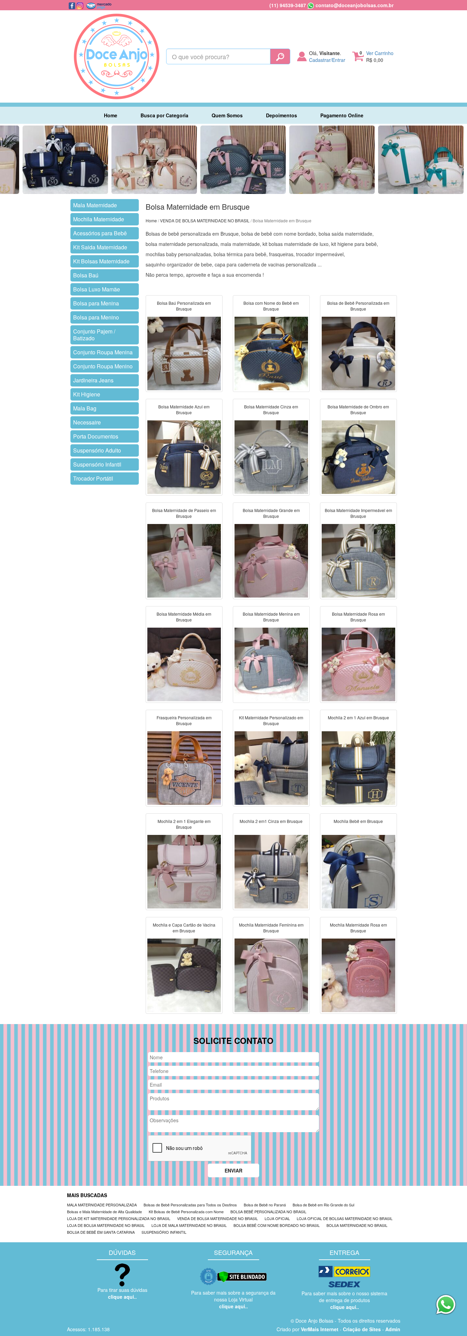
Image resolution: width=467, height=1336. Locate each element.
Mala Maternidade (95, 205)
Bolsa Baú (85, 275)
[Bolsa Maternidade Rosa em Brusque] (358, 663)
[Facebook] (73, 5)
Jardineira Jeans (93, 380)
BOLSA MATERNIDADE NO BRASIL (356, 1225)
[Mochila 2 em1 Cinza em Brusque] (271, 871)
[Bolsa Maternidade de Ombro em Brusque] (358, 456)
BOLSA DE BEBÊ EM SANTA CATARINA (101, 1232)
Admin (392, 1329)
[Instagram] (81, 5)
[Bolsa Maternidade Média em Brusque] (184, 663)
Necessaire (87, 422)
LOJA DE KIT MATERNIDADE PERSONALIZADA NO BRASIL (118, 1218)
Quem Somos (227, 115)
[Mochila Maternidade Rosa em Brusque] (358, 974)
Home (110, 115)
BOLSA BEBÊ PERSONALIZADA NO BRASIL (268, 1211)
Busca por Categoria (164, 115)
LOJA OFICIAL (277, 1218)
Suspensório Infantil (97, 464)
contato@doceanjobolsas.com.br (354, 5)
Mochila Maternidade (98, 219)
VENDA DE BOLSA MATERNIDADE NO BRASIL (205, 220)
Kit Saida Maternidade (100, 247)
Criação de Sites (362, 1329)
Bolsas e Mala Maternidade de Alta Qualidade (104, 1211)
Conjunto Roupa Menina (103, 352)
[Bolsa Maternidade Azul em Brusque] (184, 456)
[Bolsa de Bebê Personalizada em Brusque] (358, 353)
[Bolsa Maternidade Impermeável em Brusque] (358, 560)
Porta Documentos (95, 436)
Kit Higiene (86, 394)
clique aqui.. (122, 1296)
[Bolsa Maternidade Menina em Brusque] (271, 663)
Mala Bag (84, 408)
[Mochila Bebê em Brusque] (358, 871)
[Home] (116, 55)
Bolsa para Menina (96, 303)
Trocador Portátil (93, 478)
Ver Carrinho (379, 53)
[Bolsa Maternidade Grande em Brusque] (271, 560)
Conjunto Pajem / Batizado (94, 334)
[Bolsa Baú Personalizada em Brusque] (184, 353)
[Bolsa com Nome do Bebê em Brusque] (271, 353)
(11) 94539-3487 (287, 5)
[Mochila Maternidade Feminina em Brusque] (271, 974)
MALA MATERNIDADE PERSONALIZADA (102, 1204)
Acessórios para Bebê (100, 233)
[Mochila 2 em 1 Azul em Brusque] (358, 767)
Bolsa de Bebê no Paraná (265, 1204)
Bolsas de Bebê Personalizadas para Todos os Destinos (190, 1204)
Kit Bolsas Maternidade (101, 261)
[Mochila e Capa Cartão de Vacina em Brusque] (184, 974)
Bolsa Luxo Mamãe (96, 289)
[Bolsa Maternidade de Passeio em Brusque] (184, 560)
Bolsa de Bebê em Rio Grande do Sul (323, 1204)
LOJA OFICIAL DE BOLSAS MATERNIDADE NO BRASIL (344, 1218)
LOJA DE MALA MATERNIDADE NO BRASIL (189, 1225)
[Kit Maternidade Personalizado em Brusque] (271, 767)
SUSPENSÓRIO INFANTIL (164, 1232)
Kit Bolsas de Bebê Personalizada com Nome (186, 1211)
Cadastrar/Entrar (327, 59)
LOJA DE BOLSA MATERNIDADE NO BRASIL (106, 1225)
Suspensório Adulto (97, 450)
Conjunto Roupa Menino (103, 366)
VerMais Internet (319, 1329)
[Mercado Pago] (99, 5)
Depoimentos (281, 115)
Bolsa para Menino (96, 317)
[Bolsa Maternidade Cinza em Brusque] (271, 456)
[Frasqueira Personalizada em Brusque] (184, 767)
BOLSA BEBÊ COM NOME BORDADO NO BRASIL (277, 1225)
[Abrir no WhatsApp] (310, 5)
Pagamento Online (341, 115)
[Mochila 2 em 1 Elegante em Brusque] (184, 871)
